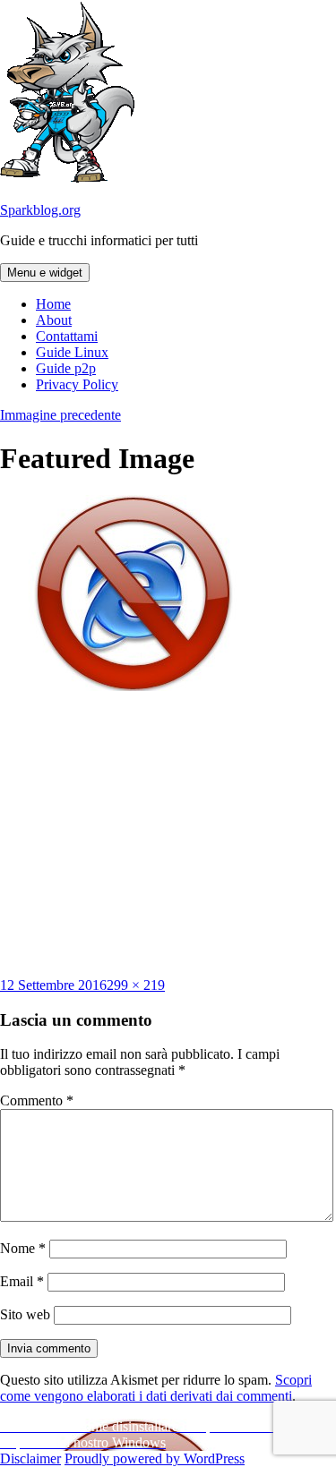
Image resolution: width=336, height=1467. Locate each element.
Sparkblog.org (40, 209)
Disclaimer (30, 1458)
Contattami (67, 336)
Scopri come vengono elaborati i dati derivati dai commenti (156, 1387)
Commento (36, 1100)
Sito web (25, 1314)
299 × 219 (136, 985)
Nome (23, 1248)
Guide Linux (72, 352)
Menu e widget (44, 272)
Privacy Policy (77, 384)
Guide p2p (66, 368)
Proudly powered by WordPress (155, 1458)
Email (22, 1281)
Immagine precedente (60, 414)
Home (53, 303)
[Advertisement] (168, 834)
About (54, 320)
